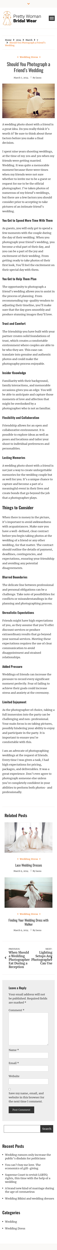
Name (14, 1050)
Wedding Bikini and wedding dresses (29, 1198)
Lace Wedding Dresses (28, 865)
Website (14, 1076)
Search (46, 1129)
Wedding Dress (29, 57)
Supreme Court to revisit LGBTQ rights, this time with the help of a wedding (27, 1178)
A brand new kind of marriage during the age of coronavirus (29, 1190)
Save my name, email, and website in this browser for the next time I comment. (26, 1097)
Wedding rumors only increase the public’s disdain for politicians (28, 1156)
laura (38, 77)
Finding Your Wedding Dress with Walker (28, 922)
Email (14, 1063)
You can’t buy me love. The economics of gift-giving (23, 1166)
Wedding (11, 1221)
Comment (16, 1010)
